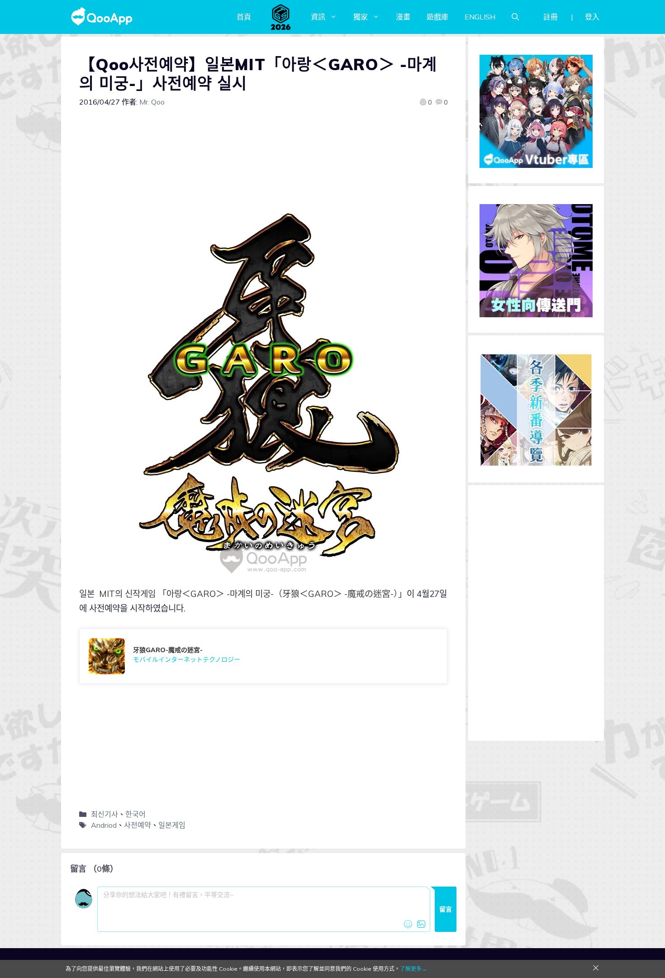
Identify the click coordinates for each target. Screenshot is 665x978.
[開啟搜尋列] (515, 16)
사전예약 (137, 825)
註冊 (550, 16)
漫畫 (403, 16)
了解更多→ (413, 968)
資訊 (318, 16)
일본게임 (171, 825)
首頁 (244, 16)
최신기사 (104, 814)
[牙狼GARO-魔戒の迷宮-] (263, 656)
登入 (592, 16)
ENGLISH (480, 16)
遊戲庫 (437, 16)
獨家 (360, 16)
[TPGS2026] (281, 16)
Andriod (104, 825)
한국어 (135, 814)
